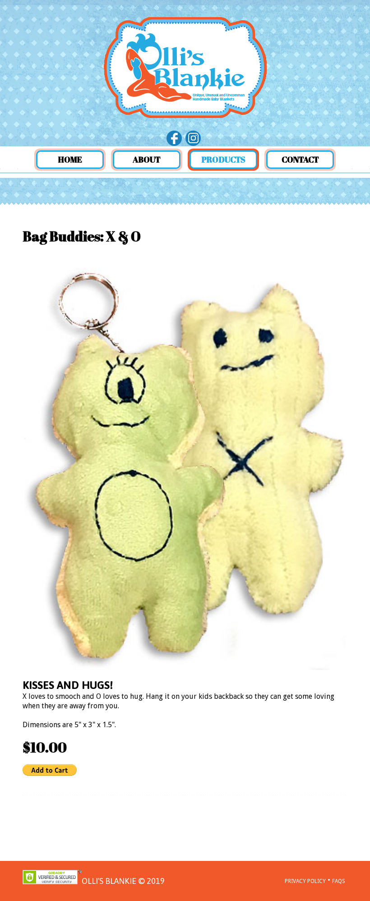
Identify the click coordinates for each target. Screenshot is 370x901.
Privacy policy (305, 881)
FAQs (338, 881)
